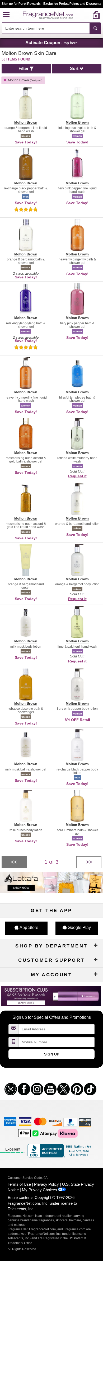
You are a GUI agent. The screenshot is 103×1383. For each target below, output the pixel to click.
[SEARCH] (95, 28)
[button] (6, 15)
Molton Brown (24, 80)
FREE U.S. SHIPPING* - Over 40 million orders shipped (51, 4)
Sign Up (51, 1054)
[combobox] (51, 28)
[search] (88, 15)
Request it (77, 476)
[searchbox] (46, 28)
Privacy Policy (46, 1184)
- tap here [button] (51, 42)
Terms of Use (19, 1184)
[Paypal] (70, 1122)
